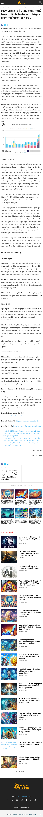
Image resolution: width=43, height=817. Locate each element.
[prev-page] (20, 527)
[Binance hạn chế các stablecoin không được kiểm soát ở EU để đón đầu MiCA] (9, 645)
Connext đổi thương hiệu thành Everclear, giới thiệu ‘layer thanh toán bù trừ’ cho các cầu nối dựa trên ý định (7, 521)
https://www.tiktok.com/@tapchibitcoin (27, 426)
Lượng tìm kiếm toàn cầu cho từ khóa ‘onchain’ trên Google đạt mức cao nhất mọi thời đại (21, 502)
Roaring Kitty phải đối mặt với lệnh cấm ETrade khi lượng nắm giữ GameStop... (30, 583)
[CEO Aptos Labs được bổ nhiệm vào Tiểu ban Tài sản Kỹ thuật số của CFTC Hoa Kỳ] (7, 494)
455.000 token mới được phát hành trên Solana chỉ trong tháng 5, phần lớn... (30, 686)
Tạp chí (9, 7)
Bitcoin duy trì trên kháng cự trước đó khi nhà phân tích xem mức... (29, 656)
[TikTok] (31, 800)
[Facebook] (2, 25)
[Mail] (17, 800)
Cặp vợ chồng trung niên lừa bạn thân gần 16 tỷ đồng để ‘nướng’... (29, 759)
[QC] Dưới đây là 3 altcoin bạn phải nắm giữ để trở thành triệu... (30, 715)
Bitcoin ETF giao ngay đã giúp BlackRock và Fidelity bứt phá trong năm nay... (30, 730)
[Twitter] (5, 25)
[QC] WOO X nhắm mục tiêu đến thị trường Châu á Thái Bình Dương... (30, 744)
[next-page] (23, 527)
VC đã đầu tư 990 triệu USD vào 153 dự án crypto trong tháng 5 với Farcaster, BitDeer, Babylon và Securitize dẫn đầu (35, 503)
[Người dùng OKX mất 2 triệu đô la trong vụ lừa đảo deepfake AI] (9, 674)
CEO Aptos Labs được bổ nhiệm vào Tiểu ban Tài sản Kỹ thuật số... (30, 598)
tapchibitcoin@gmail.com (24, 796)
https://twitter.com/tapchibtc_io (27, 421)
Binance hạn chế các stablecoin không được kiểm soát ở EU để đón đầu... (29, 642)
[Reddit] (21, 800)
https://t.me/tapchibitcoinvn (17, 416)
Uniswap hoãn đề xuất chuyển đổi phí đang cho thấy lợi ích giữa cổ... (30, 539)
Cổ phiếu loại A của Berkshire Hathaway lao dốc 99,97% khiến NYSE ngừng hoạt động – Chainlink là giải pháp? (35, 521)
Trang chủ (3, 7)
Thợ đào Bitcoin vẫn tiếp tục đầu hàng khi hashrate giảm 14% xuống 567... (29, 700)
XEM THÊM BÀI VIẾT (21, 771)
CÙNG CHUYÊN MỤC (16, 486)
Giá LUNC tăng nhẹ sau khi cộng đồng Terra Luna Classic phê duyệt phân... (30, 612)
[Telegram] (8, 25)
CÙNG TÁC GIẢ (28, 486)
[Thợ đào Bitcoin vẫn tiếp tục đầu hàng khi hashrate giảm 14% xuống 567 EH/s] (9, 704)
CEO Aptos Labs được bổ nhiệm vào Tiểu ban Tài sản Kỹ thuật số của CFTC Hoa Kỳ (7, 502)
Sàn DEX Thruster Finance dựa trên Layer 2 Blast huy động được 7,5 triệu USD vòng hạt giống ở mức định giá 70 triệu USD (21, 433)
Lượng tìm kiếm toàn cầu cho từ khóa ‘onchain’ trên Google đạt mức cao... (30, 627)
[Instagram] (12, 800)
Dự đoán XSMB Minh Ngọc (20, 814)
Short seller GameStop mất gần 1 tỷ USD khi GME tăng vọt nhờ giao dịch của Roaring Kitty (21, 520)
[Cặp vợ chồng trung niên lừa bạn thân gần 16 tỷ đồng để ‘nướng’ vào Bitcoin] (9, 762)
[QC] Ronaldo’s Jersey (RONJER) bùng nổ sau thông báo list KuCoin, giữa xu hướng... (29, 554)
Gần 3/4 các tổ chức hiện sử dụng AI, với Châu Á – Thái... (29, 567)
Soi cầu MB (32, 814)
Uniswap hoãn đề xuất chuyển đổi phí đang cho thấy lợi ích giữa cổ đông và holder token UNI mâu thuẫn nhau (10, 475)
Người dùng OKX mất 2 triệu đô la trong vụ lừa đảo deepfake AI (29, 671)
